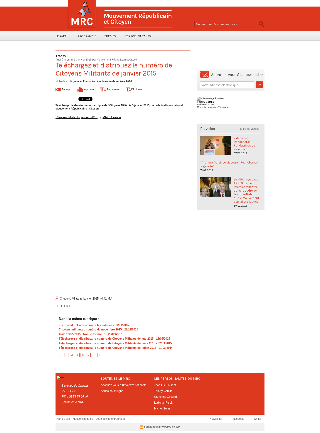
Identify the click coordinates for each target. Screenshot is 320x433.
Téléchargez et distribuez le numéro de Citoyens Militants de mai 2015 (106, 338)
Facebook (238, 418)
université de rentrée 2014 (115, 81)
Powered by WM (170, 426)
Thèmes (110, 36)
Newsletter (216, 418)
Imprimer (88, 89)
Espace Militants (138, 36)
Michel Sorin (162, 408)
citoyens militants (80, 81)
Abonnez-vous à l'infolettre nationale (123, 385)
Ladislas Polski (163, 402)
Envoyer (66, 89)
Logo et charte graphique (111, 418)
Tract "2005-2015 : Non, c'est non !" (82, 334)
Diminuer (136, 89)
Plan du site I (64, 418)
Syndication (151, 426)
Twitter (257, 418)
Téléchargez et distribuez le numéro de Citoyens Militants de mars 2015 (107, 343)
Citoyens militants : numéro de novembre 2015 (90, 329)
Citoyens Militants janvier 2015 (77, 117)
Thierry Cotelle (163, 391)
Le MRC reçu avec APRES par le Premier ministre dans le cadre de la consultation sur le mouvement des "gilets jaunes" (246, 191)
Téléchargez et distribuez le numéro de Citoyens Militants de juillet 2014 (107, 347)
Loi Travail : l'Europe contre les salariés (85, 325)
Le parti (61, 36)
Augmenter (113, 89)
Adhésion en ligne (112, 391)
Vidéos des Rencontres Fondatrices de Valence (244, 143)
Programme (86, 36)
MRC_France (112, 117)
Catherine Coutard (165, 396)
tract (95, 81)
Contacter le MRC (73, 402)
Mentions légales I (84, 418)
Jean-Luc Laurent (165, 385)
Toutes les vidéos (248, 128)
